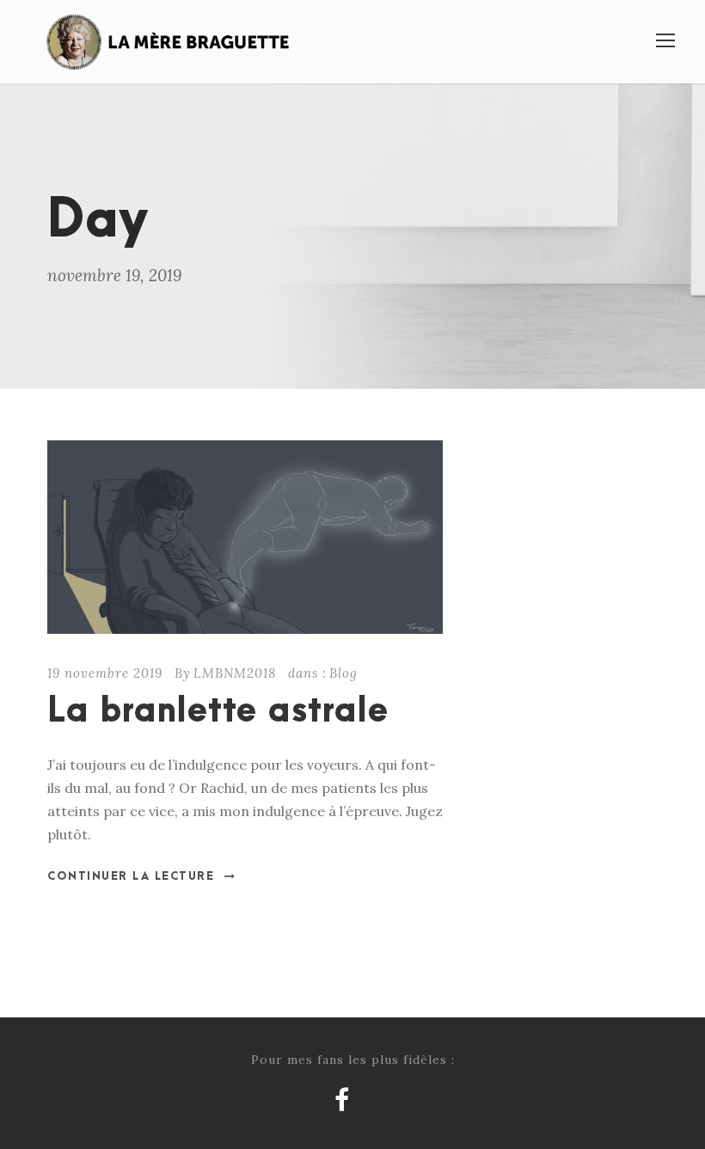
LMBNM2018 (234, 673)
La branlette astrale (218, 711)
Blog (343, 673)
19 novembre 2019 (104, 673)
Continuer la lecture (130, 876)
